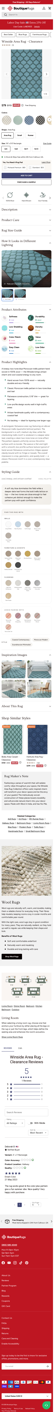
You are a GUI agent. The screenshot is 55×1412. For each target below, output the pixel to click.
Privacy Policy (6, 1408)
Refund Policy (30, 1408)
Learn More (46, 162)
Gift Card (6, 1306)
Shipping (5, 1328)
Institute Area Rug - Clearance (35, 758)
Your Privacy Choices (9, 1411)
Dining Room (19, 1006)
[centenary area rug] (29, 120)
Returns (5, 1333)
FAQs (4, 1323)
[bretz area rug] (18, 120)
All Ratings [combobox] (12, 1123)
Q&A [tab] (20, 1048)
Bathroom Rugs (24, 823)
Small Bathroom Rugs (35, 831)
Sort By (33, 1130)
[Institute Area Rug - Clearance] (38, 739)
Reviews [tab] (8, 1048)
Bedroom (30, 1006)
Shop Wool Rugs (11, 956)
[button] (50, 8)
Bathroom (6, 1009)
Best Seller (8, 34)
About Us (6, 1275)
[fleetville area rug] (40, 120)
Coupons (6, 1301)
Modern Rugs (25, 827)
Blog (4, 1291)
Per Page (35, 1203)
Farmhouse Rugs (40, 34)
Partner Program (9, 1285)
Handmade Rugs (15, 831)
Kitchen (39, 1006)
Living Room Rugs (41, 823)
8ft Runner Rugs (36, 819)
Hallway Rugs (8, 823)
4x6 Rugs (12, 819)
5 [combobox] (33, 1205)
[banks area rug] (6, 120)
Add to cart (26, 175)
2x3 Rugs (23, 819)
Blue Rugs (23, 34)
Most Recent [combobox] (36, 1133)
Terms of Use (18, 1408)
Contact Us (7, 1318)
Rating (9, 1119)
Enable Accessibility (10, 1344)
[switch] (29, 1123)
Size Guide (47, 143)
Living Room (7, 1006)
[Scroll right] (49, 120)
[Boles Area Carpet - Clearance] (13, 739)
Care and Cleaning (10, 1338)
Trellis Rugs (39, 827)
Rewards (5, 1296)
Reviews (5, 1280)
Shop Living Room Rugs (12, 1037)
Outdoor (15, 1009)
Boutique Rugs (12, 1404)
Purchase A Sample (26, 182)
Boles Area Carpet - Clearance (10, 758)
